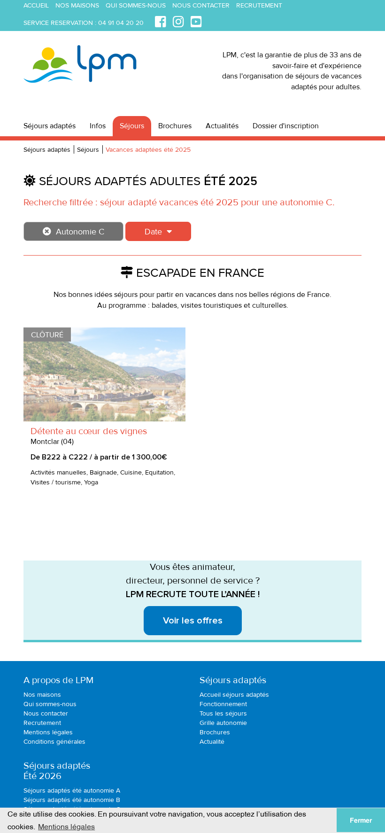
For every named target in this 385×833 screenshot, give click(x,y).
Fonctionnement (223, 704)
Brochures (175, 126)
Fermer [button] (361, 820)
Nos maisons (77, 5)
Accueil (36, 5)
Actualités (222, 126)
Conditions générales (54, 742)
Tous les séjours (223, 713)
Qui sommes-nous (136, 5)
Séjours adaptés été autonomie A (71, 790)
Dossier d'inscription (286, 126)
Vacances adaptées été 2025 (148, 150)
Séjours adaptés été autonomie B (71, 800)
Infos (98, 126)
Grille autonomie (223, 723)
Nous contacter (201, 5)
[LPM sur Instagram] (178, 20)
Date (153, 231)
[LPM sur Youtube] (196, 20)
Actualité (212, 742)
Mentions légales (48, 732)
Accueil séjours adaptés (234, 695)
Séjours (132, 126)
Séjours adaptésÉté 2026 (56, 771)
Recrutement (259, 5)
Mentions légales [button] (66, 826)
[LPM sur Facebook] (161, 20)
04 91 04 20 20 (121, 23)
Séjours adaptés (49, 126)
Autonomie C (80, 231)
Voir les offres (193, 620)
